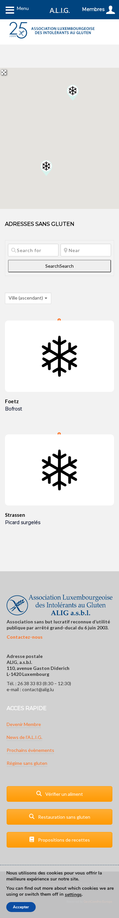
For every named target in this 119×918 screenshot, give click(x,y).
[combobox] (28, 298)
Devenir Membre (24, 724)
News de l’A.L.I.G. (24, 737)
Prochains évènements (30, 750)
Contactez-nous (25, 637)
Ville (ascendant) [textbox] (26, 298)
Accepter (21, 907)
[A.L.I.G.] (52, 30)
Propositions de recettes (63, 840)
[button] (72, 92)
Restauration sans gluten (63, 817)
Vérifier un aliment (63, 794)
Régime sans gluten (27, 763)
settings (73, 895)
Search (59, 266)
